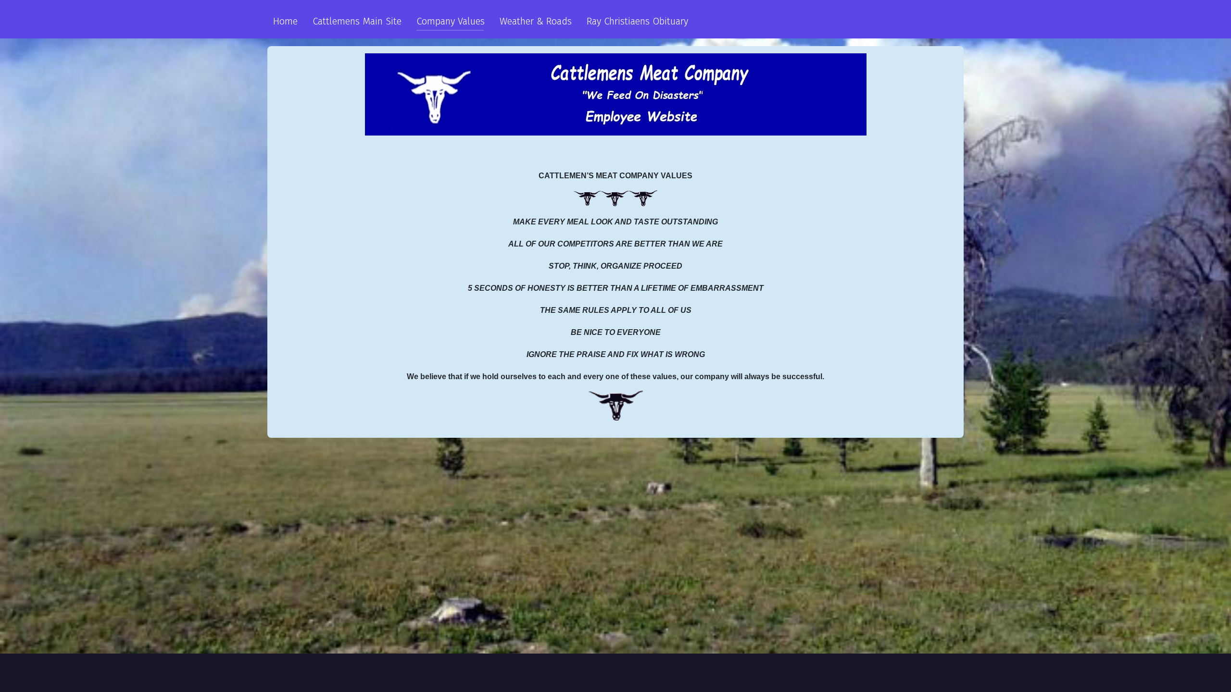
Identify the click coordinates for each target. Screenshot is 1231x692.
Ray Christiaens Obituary (637, 21)
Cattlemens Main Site (357, 21)
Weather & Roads (536, 21)
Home (285, 21)
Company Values (450, 21)
